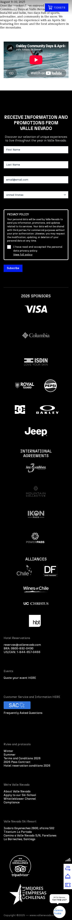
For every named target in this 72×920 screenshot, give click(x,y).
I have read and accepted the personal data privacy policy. (37, 250)
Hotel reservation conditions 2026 (27, 765)
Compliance (12, 802)
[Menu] (13, 7)
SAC (14, 705)
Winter (8, 751)
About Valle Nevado (17, 791)
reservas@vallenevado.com (22, 645)
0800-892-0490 (22, 648)
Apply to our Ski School (20, 795)
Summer (10, 754)
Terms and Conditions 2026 (22, 758)
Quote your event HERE (20, 678)
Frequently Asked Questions (23, 713)
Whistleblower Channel (20, 798)
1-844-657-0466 (28, 652)
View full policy (22, 254)
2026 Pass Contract (17, 762)
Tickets (59, 7)
